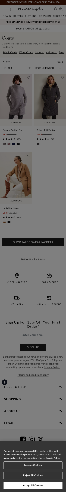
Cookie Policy (53, 458)
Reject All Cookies (33, 475)
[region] (33, 466)
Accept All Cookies (33, 485)
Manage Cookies (33, 465)
